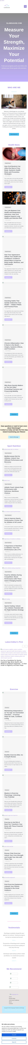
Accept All (14, 1034)
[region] (14, 1033)
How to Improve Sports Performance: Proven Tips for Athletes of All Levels (13, 520)
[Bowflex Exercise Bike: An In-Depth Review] (14, 742)
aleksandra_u (7, 495)
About (10, 1002)
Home (10, 996)
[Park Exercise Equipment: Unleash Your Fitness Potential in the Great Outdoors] (8, 877)
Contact (11, 1003)
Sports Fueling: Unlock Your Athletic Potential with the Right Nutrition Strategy (14, 608)
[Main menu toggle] (25, 6)
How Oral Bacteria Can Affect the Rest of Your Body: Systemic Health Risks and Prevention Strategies (12, 170)
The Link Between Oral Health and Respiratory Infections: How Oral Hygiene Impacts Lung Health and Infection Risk (13, 214)
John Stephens (8, 720)
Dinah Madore (8, 175)
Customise (14, 1038)
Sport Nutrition (8, 453)
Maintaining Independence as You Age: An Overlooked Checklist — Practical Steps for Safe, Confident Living (14, 714)
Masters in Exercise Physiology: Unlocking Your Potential (12, 795)
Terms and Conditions (14, 1000)
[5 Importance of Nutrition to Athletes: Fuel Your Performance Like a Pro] (11, 539)
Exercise (7, 707)
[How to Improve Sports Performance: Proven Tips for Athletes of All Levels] (11, 511)
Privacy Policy (12, 998)
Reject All (14, 1042)
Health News (8, 163)
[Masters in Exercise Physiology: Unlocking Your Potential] (14, 780)
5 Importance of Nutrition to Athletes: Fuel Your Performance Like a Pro (13, 547)
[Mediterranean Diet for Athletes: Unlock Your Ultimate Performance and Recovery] (10, 449)
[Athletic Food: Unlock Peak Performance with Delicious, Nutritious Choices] (6, 480)
